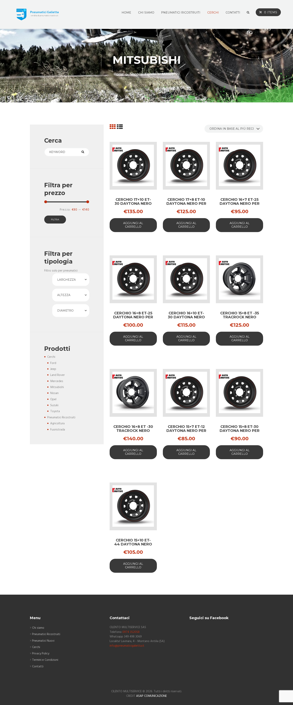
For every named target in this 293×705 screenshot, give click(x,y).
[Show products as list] (120, 127)
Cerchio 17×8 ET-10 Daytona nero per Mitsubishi (186, 203)
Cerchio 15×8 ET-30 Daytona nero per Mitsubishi (240, 431)
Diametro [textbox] (65, 310)
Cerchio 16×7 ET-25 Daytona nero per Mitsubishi (240, 203)
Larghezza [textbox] (66, 279)
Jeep (53, 369)
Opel (53, 399)
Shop (134, 74)
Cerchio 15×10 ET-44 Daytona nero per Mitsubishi (133, 544)
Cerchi (150, 74)
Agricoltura (57, 423)
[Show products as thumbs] (113, 127)
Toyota (55, 411)
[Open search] (248, 12)
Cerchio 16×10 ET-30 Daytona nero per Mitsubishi (186, 317)
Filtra (55, 219)
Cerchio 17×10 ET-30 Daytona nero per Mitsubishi (133, 203)
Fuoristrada (57, 429)
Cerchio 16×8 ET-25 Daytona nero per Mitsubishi (133, 317)
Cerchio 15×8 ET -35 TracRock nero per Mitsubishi (239, 317)
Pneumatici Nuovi (43, 640)
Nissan (54, 393)
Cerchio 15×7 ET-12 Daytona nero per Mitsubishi (186, 431)
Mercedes (56, 381)
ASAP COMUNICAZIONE (151, 696)
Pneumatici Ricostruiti (61, 417)
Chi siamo (38, 628)
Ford (53, 363)
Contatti (37, 666)
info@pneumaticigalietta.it (127, 645)
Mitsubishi (57, 387)
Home (119, 74)
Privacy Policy (40, 653)
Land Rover (57, 375)
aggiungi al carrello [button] (133, 224)
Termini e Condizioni (45, 660)
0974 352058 (131, 632)
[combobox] (70, 279)
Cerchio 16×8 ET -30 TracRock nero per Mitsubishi (133, 431)
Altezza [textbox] (63, 295)
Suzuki (54, 405)
